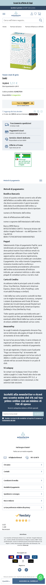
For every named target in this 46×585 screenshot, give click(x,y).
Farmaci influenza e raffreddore (35, 26)
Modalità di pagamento (12, 487)
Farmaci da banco (16, 26)
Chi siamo (7, 465)
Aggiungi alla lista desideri (13, 111)
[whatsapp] (40, 577)
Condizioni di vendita (11, 480)
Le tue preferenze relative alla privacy (17, 507)
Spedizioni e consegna (11, 494)
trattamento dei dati (8, 420)
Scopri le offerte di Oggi (23, 3)
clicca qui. (26, 545)
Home (4, 26)
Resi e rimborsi (9, 501)
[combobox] (23, 20)
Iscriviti (38, 414)
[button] (23, 103)
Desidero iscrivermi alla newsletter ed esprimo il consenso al (22, 419)
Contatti (6, 471)
